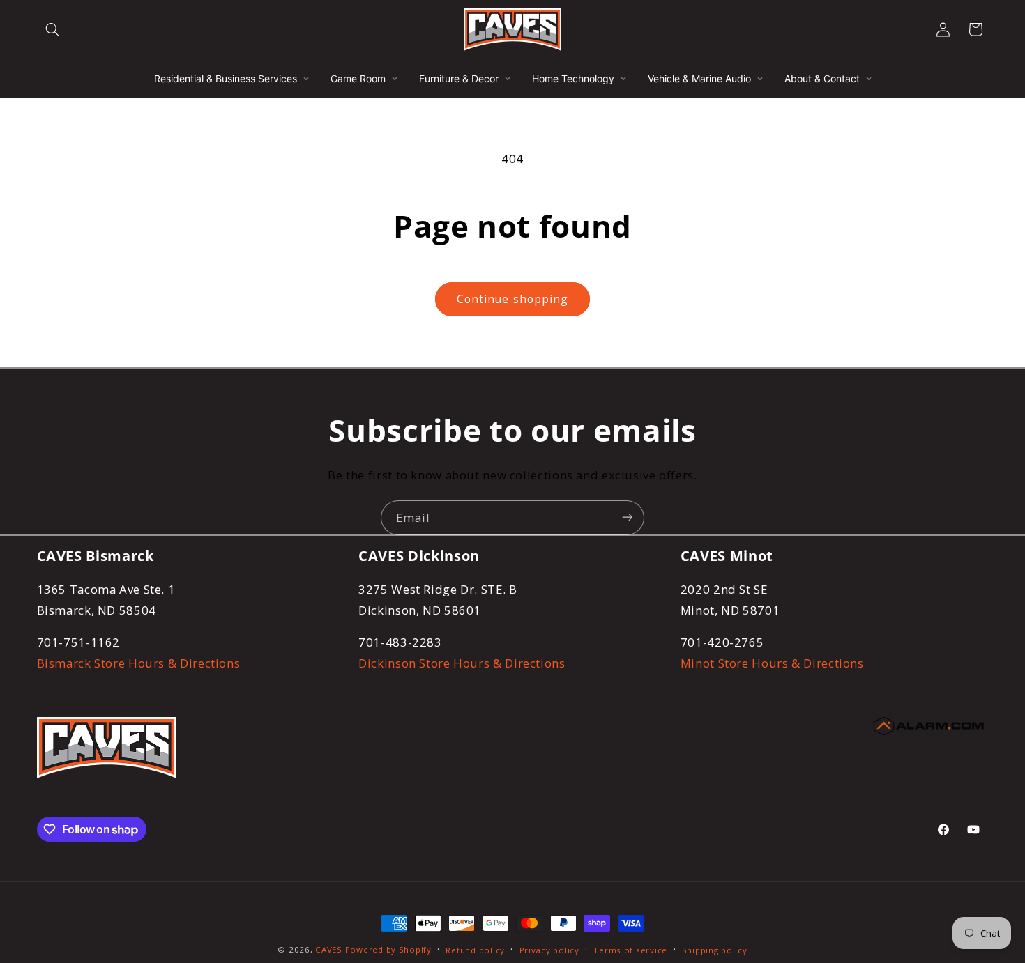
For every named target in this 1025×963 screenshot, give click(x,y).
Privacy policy (549, 950)
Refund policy (475, 950)
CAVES (328, 949)
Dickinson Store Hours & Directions (461, 663)
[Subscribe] (628, 517)
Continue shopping (512, 299)
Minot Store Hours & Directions (772, 663)
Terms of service (630, 950)
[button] (53, 29)
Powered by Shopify (388, 949)
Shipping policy (714, 950)
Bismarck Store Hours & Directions (139, 663)
